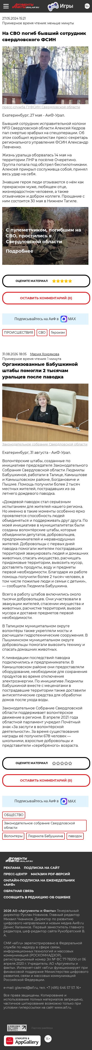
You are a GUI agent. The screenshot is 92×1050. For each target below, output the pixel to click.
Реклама (12, 868)
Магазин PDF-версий (50, 874)
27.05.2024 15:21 (14, 18)
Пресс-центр (15, 874)
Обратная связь (19, 891)
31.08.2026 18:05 (14, 354)
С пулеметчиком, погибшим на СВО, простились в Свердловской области (43, 235)
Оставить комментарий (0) (46, 298)
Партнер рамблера (42, 1028)
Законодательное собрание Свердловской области (45, 444)
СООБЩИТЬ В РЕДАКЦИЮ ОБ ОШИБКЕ (37, 897)
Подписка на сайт (42, 868)
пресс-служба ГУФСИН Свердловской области (41, 107)
